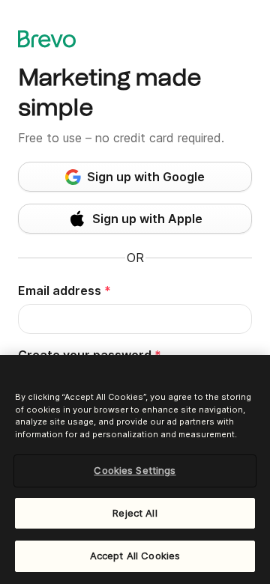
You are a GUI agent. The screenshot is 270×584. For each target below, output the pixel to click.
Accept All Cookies (135, 556)
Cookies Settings (135, 470)
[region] (135, 469)
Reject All (134, 513)
